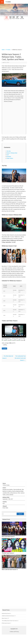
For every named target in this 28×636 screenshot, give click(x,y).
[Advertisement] (14, 34)
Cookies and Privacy (14, 631)
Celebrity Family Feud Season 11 (9, 615)
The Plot (9, 151)
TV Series (8, 1)
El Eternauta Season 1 (6, 623)
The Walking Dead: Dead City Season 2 (10, 620)
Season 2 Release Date (12, 153)
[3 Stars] (12, 340)
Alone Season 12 (5, 618)
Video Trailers (10, 158)
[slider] (8, 335)
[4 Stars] (16, 340)
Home (3, 49)
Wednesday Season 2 (6, 613)
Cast (8, 154)
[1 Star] (4, 340)
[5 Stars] (21, 340)
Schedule (9, 156)
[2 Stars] (8, 340)
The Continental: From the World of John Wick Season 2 (20, 358)
